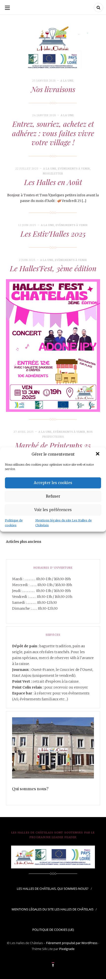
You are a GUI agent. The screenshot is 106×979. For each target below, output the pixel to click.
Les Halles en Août (53, 182)
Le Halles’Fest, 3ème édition (53, 268)
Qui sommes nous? (30, 788)
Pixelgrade (66, 949)
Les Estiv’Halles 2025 (53, 234)
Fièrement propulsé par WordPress (71, 943)
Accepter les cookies (53, 482)
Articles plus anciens (23, 541)
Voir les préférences (53, 509)
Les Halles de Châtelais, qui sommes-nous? (52, 888)
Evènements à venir (74, 168)
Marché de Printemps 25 (53, 445)
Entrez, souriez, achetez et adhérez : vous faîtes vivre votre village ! (53, 133)
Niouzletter (53, 173)
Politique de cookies (14, 522)
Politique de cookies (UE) (53, 929)
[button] (98, 454)
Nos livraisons (53, 89)
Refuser (53, 496)
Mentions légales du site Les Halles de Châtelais (63, 522)
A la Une (67, 80)
